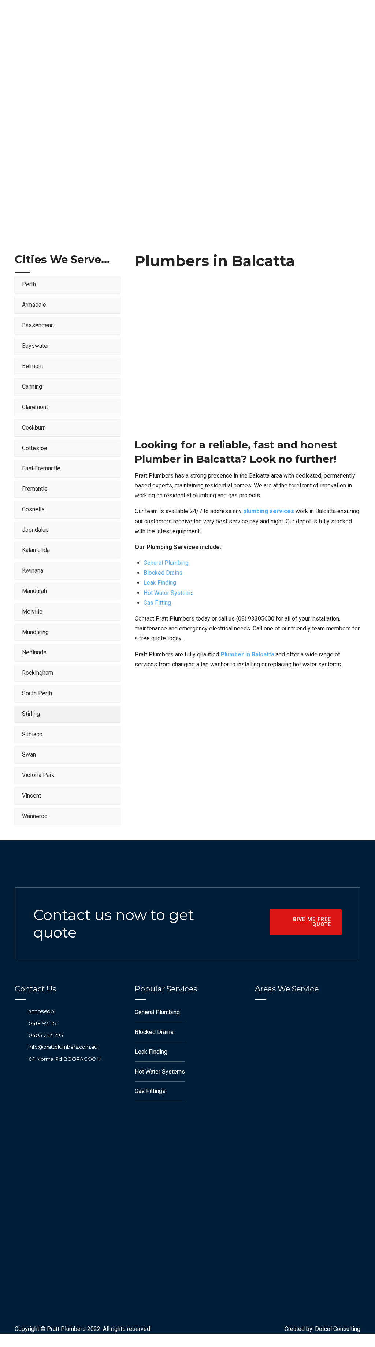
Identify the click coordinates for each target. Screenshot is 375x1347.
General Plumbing (166, 562)
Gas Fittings (150, 1090)
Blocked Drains (163, 572)
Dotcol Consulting (337, 1328)
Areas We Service (183, 123)
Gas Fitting (157, 602)
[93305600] (19, 1011)
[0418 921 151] (19, 1023)
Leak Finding (160, 582)
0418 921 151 (43, 1023)
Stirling (231, 123)
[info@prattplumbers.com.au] (19, 1047)
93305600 (41, 1012)
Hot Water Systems (169, 592)
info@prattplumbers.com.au (63, 1047)
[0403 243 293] (19, 1035)
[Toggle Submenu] (107, 284)
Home (139, 123)
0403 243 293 (46, 1035)
